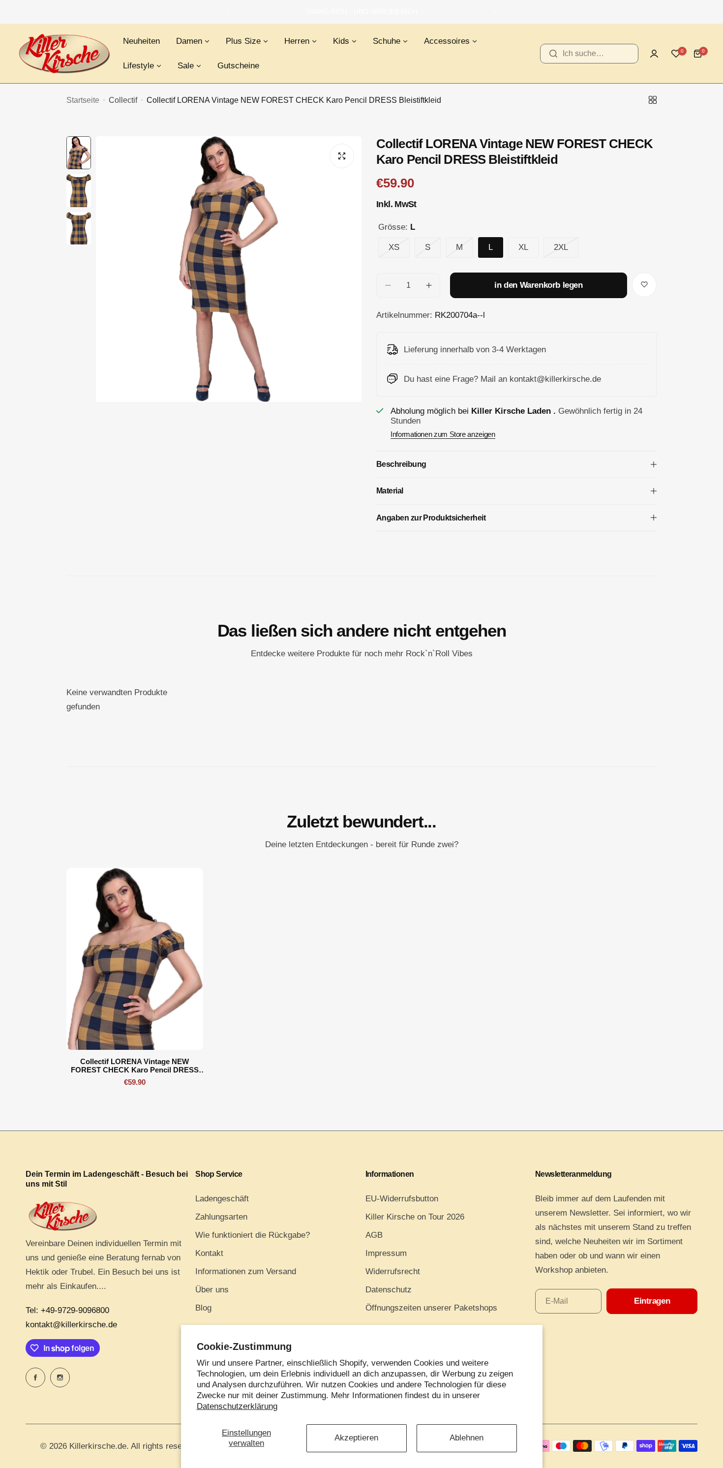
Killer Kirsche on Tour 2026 (414, 1217)
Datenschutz (388, 1289)
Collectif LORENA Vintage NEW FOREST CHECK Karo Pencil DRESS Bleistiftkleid (135, 1065)
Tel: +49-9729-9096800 (67, 1310)
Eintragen (652, 1301)
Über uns (212, 1289)
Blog (203, 1308)
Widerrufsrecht (392, 1271)
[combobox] (589, 53)
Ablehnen (466, 1437)
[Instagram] (60, 1377)
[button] (228, 11)
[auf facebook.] (35, 1377)
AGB (374, 1235)
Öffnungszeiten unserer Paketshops (431, 1308)
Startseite (82, 100)
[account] (654, 53)
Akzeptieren (356, 1437)
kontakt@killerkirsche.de (71, 1324)
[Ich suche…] (553, 53)
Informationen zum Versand (245, 1271)
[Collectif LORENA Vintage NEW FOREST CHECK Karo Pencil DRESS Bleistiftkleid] (134, 959)
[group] (229, 313)
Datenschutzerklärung (237, 1406)
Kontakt (209, 1253)
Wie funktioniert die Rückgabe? (252, 1235)
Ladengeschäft (222, 1198)
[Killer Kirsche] (64, 53)
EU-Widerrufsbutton (401, 1198)
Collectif (123, 100)
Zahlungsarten (221, 1217)
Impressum (386, 1253)
